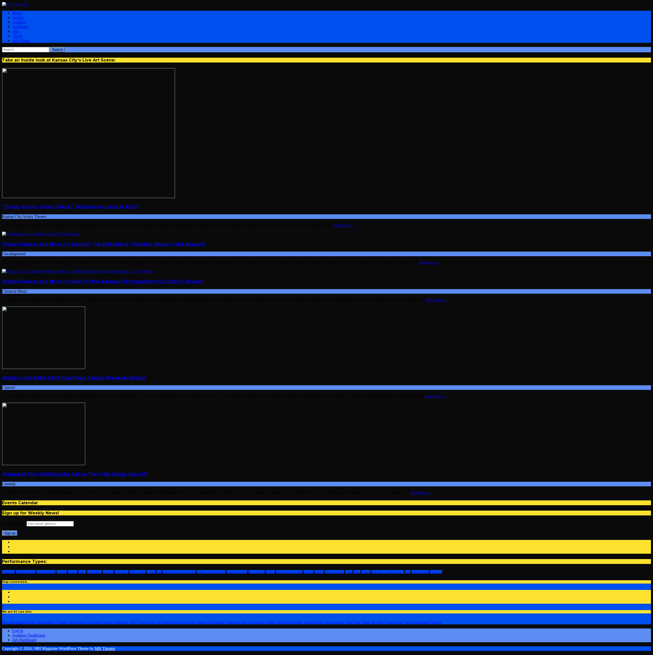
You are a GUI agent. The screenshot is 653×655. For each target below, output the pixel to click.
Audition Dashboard (28, 635)
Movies (319, 572)
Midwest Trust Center (289, 572)
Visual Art (436, 572)
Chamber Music (25, 572)
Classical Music (46, 572)
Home (17, 13)
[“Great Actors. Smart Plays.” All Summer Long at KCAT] (88, 196)
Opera (349, 572)
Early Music (94, 572)
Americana (8, 572)
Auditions (20, 26)
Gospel (151, 572)
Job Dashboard (24, 640)
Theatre (365, 572)
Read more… (344, 225)
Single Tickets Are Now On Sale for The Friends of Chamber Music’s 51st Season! (103, 244)
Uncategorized (420, 572)
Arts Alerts (21, 40)
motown (308, 572)
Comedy (62, 572)
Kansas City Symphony (211, 572)
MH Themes (105, 648)
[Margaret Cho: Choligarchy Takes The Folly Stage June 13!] (43, 464)
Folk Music (122, 572)
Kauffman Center (237, 572)
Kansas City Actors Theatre (179, 572)
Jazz (158, 572)
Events (17, 17)
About (17, 36)
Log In (17, 630)
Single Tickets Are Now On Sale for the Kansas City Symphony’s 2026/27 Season (103, 281)
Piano (357, 572)
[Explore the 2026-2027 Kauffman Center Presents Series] (43, 367)
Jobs (15, 31)
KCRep (270, 572)
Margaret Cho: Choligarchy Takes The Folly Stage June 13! (75, 474)
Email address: (14, 523)
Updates (19, 22)
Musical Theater (334, 572)
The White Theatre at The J (387, 572)
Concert (72, 572)
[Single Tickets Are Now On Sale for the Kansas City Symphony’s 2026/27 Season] (78, 271)
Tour (407, 572)
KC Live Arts (256, 572)
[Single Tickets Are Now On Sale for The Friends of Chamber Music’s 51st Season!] (40, 234)
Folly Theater (138, 572)
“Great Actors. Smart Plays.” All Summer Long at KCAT (70, 206)
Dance (82, 572)
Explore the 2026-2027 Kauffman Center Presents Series (74, 378)
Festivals (108, 572)
